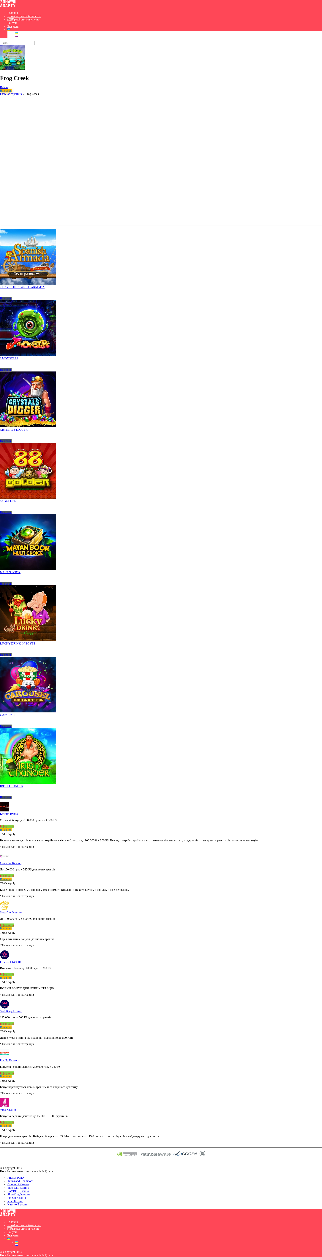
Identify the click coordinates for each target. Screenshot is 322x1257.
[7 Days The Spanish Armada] (28, 283)
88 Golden (8, 501)
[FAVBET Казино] (4, 958)
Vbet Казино (8, 1109)
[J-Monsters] (28, 355)
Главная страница (11, 93)
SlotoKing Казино (11, 1011)
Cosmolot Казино (10, 863)
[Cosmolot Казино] (4, 859)
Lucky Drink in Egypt (17, 643)
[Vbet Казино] (4, 1106)
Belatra (4, 87)
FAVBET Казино (10, 961)
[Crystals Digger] (28, 426)
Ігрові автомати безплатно (24, 16)
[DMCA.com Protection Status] (127, 1155)
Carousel (8, 714)
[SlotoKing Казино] (4, 1007)
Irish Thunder (11, 786)
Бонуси (12, 22)
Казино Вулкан (9, 813)
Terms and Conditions (20, 1181)
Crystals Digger (14, 429)
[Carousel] (28, 711)
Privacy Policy (16, 1177)
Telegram (12, 26)
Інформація (7, 826)
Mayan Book (10, 572)
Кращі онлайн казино (26, 19)
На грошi (6, 90)
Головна (12, 12)
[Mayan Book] (28, 568)
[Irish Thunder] (28, 782)
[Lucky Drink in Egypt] (28, 640)
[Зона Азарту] (8, 6)
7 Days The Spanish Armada (22, 287)
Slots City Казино (11, 912)
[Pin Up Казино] (4, 1057)
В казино (6, 829)
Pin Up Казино (9, 1060)
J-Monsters (9, 358)
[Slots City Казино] (4, 909)
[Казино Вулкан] (4, 810)
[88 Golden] (28, 497)
